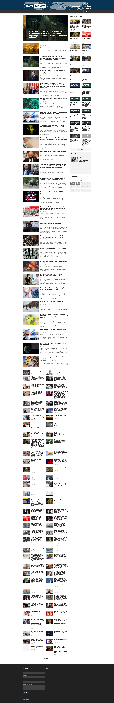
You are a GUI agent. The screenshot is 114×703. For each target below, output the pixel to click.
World (33, 11)
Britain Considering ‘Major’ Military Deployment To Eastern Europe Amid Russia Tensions (53, 178)
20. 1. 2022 (56, 557)
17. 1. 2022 (33, 615)
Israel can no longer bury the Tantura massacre (53, 151)
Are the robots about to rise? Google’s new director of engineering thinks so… (60, 371)
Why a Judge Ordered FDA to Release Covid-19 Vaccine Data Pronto (37, 492)
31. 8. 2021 (83, 146)
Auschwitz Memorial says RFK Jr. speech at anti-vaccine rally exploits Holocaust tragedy (53, 222)
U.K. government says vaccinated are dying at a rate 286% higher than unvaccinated (53, 274)
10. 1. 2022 (72, 107)
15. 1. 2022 (33, 649)
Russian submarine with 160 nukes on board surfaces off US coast (37, 590)
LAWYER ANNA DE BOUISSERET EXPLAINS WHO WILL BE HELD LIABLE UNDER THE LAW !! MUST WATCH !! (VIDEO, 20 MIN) (37, 453)
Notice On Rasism (49, 670)
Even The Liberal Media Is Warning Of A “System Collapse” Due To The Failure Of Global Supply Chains (86, 128)
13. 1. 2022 (83, 82)
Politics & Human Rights (39, 11)
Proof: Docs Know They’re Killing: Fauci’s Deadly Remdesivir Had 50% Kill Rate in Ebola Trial (61, 511)
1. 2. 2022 (42, 168)
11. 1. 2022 (83, 96)
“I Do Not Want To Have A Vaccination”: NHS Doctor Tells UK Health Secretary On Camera (74, 104)
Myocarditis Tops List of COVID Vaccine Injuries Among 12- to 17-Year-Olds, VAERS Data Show (60, 613)
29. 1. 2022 (33, 395)
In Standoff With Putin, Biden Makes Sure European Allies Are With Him (51, 302)
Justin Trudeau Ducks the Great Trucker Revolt (53, 44)
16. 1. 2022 (33, 643)
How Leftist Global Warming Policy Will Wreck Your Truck (37, 548)
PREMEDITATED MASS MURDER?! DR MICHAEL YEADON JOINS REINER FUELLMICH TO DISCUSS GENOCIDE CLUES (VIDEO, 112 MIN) (86, 77)
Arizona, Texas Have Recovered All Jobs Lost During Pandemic (59, 476)
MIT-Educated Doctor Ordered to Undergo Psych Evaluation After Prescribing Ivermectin (37, 378)
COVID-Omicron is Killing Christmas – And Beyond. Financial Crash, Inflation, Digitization (86, 116)
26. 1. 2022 (33, 456)
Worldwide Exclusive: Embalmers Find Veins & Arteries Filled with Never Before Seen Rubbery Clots (60, 386)
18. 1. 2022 (56, 592)
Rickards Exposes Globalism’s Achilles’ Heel (60, 640)
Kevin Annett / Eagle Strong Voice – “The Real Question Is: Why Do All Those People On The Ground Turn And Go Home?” (52, 208)
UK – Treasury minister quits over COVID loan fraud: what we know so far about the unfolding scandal (37, 410)
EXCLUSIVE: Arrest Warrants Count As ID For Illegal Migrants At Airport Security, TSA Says (37, 476)
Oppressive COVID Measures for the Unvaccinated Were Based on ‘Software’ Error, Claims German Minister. (60, 410)
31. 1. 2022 (42, 318)
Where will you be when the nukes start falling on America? (60, 416)
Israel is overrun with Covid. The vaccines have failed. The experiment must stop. (53, 330)
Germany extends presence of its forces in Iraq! (53, 357)
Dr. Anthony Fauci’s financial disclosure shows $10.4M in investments (60, 590)
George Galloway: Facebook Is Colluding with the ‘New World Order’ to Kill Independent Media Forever (74, 129)
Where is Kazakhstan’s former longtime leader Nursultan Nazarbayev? (36, 524)
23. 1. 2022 (56, 503)
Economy (45, 11)
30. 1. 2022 (56, 381)
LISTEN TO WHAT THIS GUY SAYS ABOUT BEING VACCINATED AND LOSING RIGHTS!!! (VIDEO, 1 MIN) (86, 104)
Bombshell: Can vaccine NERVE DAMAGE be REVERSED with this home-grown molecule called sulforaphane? (54, 316)
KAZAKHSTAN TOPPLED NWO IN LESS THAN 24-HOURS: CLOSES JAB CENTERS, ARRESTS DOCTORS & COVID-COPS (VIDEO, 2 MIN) (86, 91)
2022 (81, 180)
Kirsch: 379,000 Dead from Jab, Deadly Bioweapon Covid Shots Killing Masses (60, 604)
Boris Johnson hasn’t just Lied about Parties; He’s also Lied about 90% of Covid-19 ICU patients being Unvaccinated (60, 621)
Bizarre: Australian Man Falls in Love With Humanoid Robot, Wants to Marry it (37, 510)
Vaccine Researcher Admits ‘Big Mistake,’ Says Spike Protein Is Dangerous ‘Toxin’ (53, 288)
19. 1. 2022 (33, 574)
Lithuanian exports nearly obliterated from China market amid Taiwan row (61, 468)
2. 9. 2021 (72, 142)
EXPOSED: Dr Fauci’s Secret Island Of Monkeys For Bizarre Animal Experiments (60, 555)
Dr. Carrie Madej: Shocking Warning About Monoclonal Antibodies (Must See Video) (37, 565)
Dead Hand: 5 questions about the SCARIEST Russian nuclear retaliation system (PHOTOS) (60, 525)
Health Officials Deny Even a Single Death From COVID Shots (37, 433)
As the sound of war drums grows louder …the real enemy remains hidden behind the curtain (37, 403)
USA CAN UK (28, 11)
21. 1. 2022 (56, 533)
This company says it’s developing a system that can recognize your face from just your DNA (53, 125)
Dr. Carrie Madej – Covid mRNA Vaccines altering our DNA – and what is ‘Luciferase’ (53, 99)
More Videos (80, 149)
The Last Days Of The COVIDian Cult (36, 482)
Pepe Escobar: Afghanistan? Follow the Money (74, 140)
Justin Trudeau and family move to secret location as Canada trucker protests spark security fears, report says (60, 378)
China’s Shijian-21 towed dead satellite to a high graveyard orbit (53, 343)
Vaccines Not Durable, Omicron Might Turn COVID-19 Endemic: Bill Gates (37, 596)
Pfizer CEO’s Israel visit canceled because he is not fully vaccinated (45, 36)
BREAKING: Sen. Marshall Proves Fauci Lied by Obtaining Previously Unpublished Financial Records (37, 539)
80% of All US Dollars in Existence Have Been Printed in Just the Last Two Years (60, 452)
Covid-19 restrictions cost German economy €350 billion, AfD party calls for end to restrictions (37, 393)
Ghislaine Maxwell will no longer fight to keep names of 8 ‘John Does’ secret (37, 613)
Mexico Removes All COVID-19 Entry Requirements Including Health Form (37, 633)
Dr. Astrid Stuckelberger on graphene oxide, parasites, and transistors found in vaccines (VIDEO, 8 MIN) (37, 580)
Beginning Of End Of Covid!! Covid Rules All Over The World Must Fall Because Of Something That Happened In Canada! (61, 461)
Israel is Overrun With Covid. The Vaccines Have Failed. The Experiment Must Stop (53, 112)
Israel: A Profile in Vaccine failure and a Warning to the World (37, 371)
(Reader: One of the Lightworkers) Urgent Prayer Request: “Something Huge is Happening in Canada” (60, 403)
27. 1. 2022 (56, 427)
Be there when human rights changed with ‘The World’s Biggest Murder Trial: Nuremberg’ (53, 236)
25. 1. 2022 (56, 470)
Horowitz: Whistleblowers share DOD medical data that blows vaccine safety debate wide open (53, 138)
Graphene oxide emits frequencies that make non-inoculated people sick (37, 604)
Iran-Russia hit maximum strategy (36, 460)
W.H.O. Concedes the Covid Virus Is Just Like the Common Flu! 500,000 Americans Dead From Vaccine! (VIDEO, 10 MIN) (37, 469)
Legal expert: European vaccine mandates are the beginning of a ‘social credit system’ (60, 500)
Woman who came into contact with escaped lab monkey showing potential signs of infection (60, 441)
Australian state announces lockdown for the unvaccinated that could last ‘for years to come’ (60, 518)
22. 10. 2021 (73, 132)
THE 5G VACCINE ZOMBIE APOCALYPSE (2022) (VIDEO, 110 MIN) (37, 641)
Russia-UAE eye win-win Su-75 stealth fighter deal (60, 548)
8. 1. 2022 (83, 108)
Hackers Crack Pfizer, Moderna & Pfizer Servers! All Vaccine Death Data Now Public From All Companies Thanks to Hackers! (61, 633)
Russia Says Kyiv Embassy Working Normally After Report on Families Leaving (60, 531)
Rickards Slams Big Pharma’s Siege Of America (53, 248)
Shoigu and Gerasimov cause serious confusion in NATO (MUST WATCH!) (37, 385)
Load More (45, 658)
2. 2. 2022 (27, 39)
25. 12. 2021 (73, 118)
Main (24, 11)
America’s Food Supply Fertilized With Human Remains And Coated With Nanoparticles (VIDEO (37, 518)
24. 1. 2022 (33, 494)
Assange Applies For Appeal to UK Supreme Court (74, 115)
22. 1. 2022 (56, 520)
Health (27, 33)
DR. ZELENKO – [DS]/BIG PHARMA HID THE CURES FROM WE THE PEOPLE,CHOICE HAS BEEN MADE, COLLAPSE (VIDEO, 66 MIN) (60, 649)
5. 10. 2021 (83, 131)
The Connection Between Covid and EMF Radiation (51, 192)
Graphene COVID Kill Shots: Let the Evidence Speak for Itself (37, 572)
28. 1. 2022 (56, 412)
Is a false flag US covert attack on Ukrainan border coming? (54, 262)
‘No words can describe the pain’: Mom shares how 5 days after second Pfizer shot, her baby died (60, 573)
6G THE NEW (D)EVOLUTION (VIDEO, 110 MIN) (74, 89)
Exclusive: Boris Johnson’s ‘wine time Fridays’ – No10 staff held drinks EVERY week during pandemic (61, 566)
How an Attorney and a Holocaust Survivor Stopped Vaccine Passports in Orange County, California (37, 416)
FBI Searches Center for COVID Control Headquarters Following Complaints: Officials (60, 434)
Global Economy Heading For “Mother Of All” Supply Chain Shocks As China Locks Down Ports (37, 532)
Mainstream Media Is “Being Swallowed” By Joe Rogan (37, 647)
